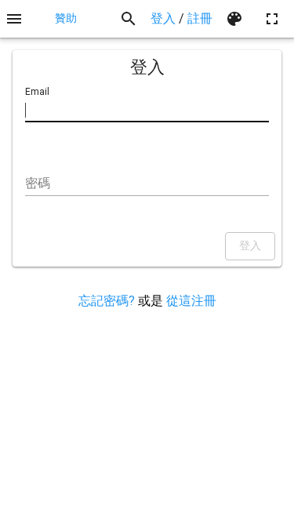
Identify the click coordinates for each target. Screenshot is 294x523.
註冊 (199, 18)
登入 (163, 18)
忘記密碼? (106, 300)
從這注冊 (191, 300)
